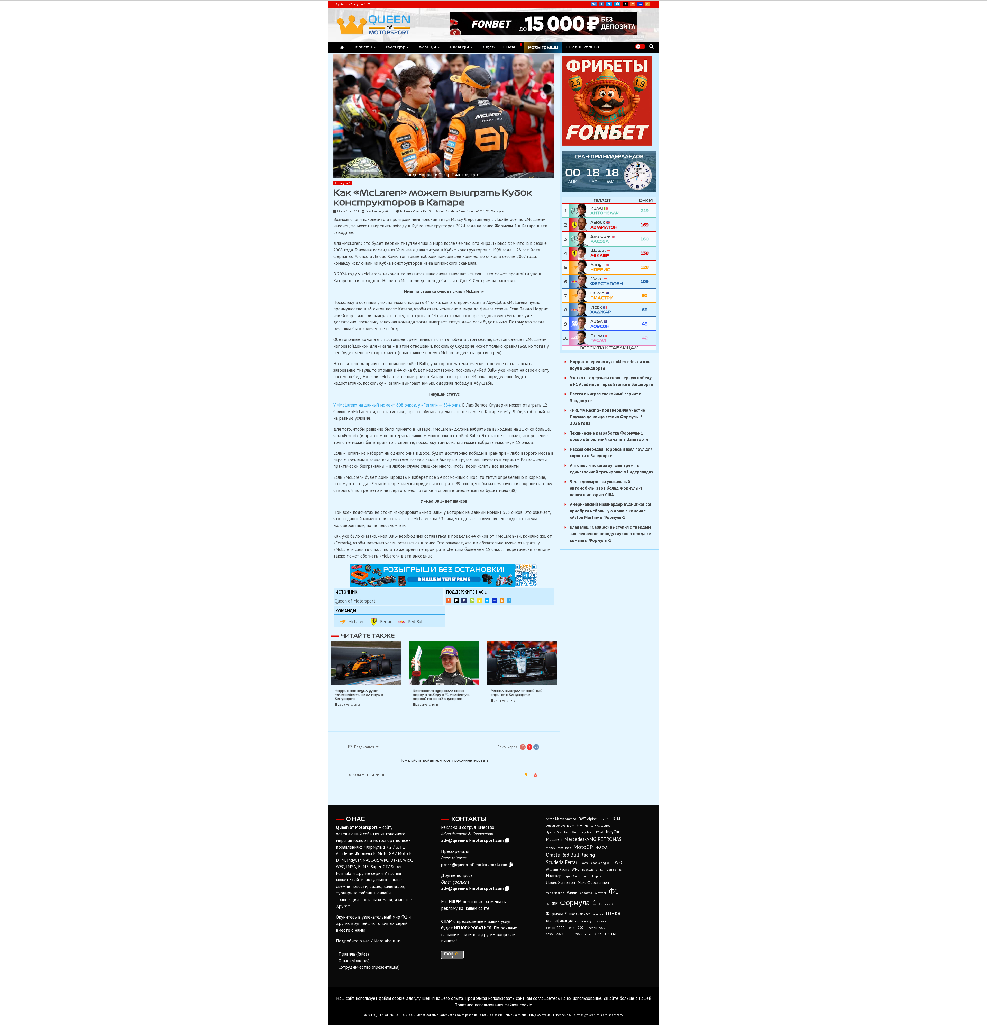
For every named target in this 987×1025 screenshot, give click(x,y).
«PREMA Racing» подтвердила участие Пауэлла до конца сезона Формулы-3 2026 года (607, 416)
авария (598, 914)
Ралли (571, 892)
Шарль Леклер (580, 914)
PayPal (464, 600)
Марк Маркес (555, 893)
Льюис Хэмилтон (560, 882)
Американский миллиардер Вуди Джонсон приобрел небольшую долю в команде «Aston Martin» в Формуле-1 (611, 510)
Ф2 (547, 904)
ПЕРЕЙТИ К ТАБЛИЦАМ (609, 348)
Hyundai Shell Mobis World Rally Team (569, 832)
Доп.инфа (509, 600)
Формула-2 (606, 904)
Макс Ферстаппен (593, 882)
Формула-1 (342, 183)
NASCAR (602, 848)
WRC (576, 869)
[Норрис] (580, 267)
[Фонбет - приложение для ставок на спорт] (543, 34)
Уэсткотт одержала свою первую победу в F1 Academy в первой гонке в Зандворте (441, 694)
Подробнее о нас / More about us (368, 941)
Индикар (553, 875)
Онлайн (511, 47)
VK (594, 4)
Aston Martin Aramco (561, 819)
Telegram (617, 4)
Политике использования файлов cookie (493, 1005)
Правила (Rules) (354, 954)
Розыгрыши (543, 47)
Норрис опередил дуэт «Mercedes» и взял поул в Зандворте (359, 694)
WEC (619, 862)
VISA (640, 4)
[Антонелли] (580, 210)
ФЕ (555, 903)
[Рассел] (580, 239)
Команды (459, 47)
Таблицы (426, 47)
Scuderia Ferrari (457, 211)
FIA (579, 825)
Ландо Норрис (593, 876)
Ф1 (487, 211)
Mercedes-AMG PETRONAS (593, 839)
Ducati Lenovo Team (560, 826)
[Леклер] (580, 253)
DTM (616, 818)
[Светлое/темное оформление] (640, 46)
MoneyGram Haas (558, 848)
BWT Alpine (588, 818)
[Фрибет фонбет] (607, 144)
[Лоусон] (580, 323)
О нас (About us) (354, 961)
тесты (610, 934)
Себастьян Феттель (593, 893)
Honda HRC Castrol (597, 826)
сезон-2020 (555, 927)
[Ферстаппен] (580, 281)
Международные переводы (494, 600)
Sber (472, 600)
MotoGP (583, 846)
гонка (613, 913)
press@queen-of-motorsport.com (474, 864)
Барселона (589, 869)
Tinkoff (479, 600)
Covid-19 (604, 819)
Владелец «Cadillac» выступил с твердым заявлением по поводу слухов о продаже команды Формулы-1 (610, 533)
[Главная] (342, 47)
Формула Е (556, 913)
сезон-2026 (593, 934)
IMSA (599, 832)
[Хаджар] (580, 309)
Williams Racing (557, 869)
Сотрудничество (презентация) (369, 967)
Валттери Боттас (611, 869)
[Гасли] (580, 338)
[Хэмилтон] (580, 224)
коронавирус (584, 921)
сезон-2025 (574, 934)
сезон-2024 (476, 211)
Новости (362, 47)
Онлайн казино (582, 47)
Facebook (601, 4)
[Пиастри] (580, 295)
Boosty (632, 4)
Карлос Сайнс (572, 876)
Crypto (647, 4)
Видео (488, 47)
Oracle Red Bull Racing (429, 211)
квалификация (559, 920)
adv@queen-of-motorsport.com (472, 840)
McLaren (406, 211)
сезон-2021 (576, 927)
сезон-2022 (597, 928)
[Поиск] (651, 46)
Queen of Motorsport (355, 601)
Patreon (456, 600)
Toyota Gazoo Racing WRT (596, 863)
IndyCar (612, 831)
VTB (487, 600)
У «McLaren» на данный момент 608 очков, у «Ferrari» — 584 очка (396, 405)
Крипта (502, 600)
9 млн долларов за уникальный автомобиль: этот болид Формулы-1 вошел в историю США (606, 488)
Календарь (396, 47)
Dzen (625, 4)
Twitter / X (609, 4)
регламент (602, 921)
